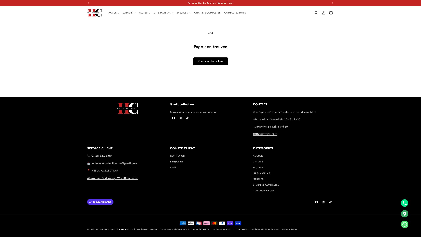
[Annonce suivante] (332, 3)
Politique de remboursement (144, 229)
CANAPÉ (258, 161)
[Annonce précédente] (88, 3)
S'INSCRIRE (176, 161)
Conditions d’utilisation (198, 229)
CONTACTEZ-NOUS (265, 134)
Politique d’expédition (222, 229)
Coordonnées (242, 229)
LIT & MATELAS (261, 173)
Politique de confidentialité (173, 229)
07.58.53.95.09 (101, 156)
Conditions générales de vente (264, 229)
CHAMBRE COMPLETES (266, 184)
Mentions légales (289, 229)
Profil (173, 167)
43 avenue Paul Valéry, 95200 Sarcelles (112, 178)
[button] (129, 12)
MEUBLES (258, 179)
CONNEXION (177, 156)
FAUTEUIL (258, 167)
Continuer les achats (210, 61)
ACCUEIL (258, 156)
